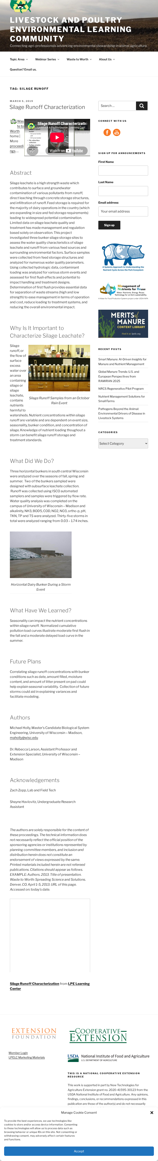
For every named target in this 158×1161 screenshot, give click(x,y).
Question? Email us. (23, 69)
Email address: (108, 202)
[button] (152, 1113)
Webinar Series (45, 59)
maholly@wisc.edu (24, 738)
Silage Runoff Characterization (47, 107)
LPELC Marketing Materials (27, 1057)
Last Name (105, 182)
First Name (106, 162)
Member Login (18, 1053)
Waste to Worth (77, 59)
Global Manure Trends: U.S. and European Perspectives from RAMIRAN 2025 (118, 376)
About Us (105, 59)
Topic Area (17, 59)
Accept (79, 1151)
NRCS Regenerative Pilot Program (121, 388)
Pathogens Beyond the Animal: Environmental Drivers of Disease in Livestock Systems (121, 413)
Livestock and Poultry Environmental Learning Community (71, 29)
